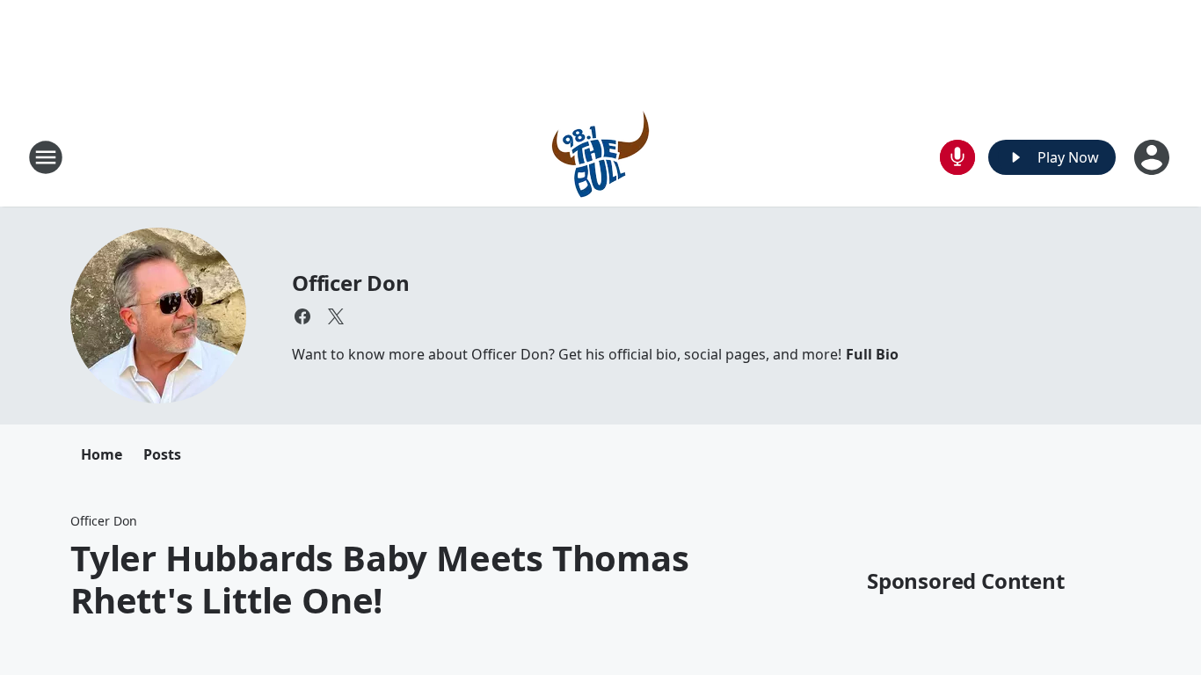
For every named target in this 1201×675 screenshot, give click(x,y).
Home (101, 454)
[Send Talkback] (957, 157)
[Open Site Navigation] (45, 157)
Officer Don (351, 282)
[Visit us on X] (335, 316)
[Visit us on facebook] (302, 316)
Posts (162, 454)
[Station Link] (600, 157)
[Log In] (1153, 157)
